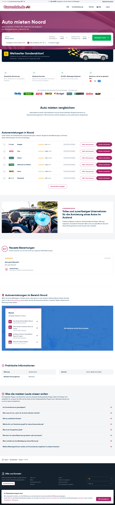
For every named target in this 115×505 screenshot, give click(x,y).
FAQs (31, 480)
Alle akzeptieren (103, 499)
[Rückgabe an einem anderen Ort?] (5, 43)
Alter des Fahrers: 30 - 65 (37, 42)
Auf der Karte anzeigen (19, 323)
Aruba (20, 459)
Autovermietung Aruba (17, 300)
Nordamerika (13, 459)
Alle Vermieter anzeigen (57, 186)
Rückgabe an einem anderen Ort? (15, 42)
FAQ (67, 7)
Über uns (32, 477)
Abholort (7, 37)
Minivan (32, 484)
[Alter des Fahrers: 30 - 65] (28, 43)
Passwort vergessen (64, 480)
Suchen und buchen (104, 144)
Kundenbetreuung (77, 7)
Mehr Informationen (88, 144)
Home (6, 459)
